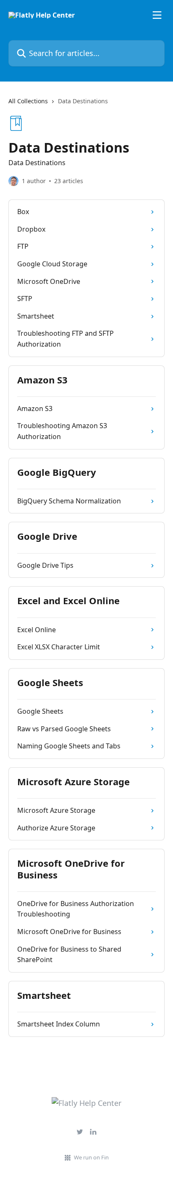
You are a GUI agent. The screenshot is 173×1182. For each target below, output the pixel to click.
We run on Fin (91, 1157)
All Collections (28, 101)
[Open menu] (157, 15)
